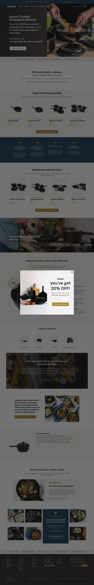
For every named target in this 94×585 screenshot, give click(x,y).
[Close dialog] (72, 272)
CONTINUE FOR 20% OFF (60, 304)
